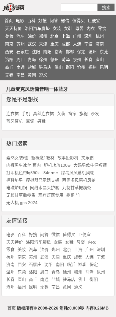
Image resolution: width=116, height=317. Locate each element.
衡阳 (70, 67)
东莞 (104, 51)
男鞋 (41, 121)
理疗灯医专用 (50, 195)
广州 (77, 36)
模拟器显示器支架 (42, 180)
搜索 (106, 7)
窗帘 (72, 113)
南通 (20, 67)
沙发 (95, 113)
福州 (92, 67)
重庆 (54, 44)
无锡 (9, 75)
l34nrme (50, 172)
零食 (102, 28)
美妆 (9, 36)
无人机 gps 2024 (21, 202)
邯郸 (70, 51)
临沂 (58, 51)
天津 (43, 44)
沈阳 (36, 51)
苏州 (20, 44)
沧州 (81, 67)
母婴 (79, 28)
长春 (88, 59)
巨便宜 (94, 20)
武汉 (32, 44)
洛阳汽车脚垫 (37, 28)
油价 (32, 36)
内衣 (91, 28)
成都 (66, 44)
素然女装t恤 (17, 157)
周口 (20, 59)
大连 (77, 44)
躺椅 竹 (73, 195)
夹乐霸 (87, 157)
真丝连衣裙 (43, 113)
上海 (66, 36)
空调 (30, 121)
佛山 (58, 67)
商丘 (9, 67)
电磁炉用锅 (16, 187)
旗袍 (83, 113)
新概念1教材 (42, 157)
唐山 (99, 59)
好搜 (42, 20)
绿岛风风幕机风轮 (77, 172)
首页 (8, 20)
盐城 (32, 67)
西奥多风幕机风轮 (78, 180)
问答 (54, 20)
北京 (54, 36)
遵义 (43, 75)
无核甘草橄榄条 (20, 195)
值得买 (78, 20)
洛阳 (9, 59)
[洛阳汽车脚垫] (20, 7)
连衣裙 (12, 113)
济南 (99, 44)
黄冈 (32, 75)
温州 (92, 51)
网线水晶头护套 (44, 187)
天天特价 (13, 28)
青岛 (32, 59)
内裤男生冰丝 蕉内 (23, 165)
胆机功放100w (57, 165)
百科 (31, 20)
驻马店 (45, 67)
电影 (20, 20)
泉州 (77, 59)
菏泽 (66, 59)
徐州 (43, 59)
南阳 (47, 51)
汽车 (20, 36)
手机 (26, 113)
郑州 (43, 36)
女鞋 (68, 28)
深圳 (88, 36)
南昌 (20, 75)
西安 (9, 51)
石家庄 (22, 51)
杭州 (99, 36)
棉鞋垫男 (14, 180)
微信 (65, 20)
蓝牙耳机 (14, 121)
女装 (57, 28)
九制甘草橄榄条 (76, 187)
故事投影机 (67, 157)
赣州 (54, 59)
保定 (81, 51)
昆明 (104, 67)
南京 (9, 44)
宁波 (88, 44)
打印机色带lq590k (23, 172)
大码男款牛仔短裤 (90, 165)
